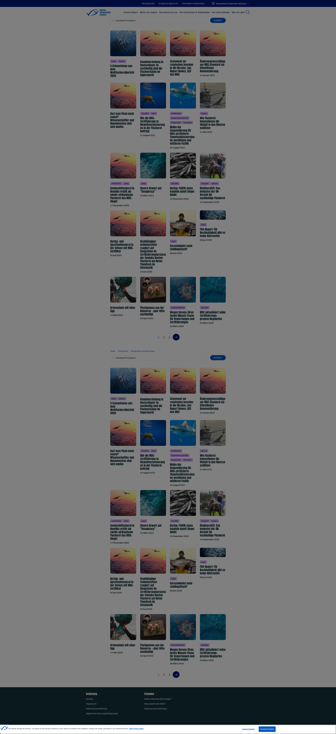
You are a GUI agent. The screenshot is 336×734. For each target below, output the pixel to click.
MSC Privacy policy (136, 728)
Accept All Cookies (267, 729)
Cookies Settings (248, 729)
